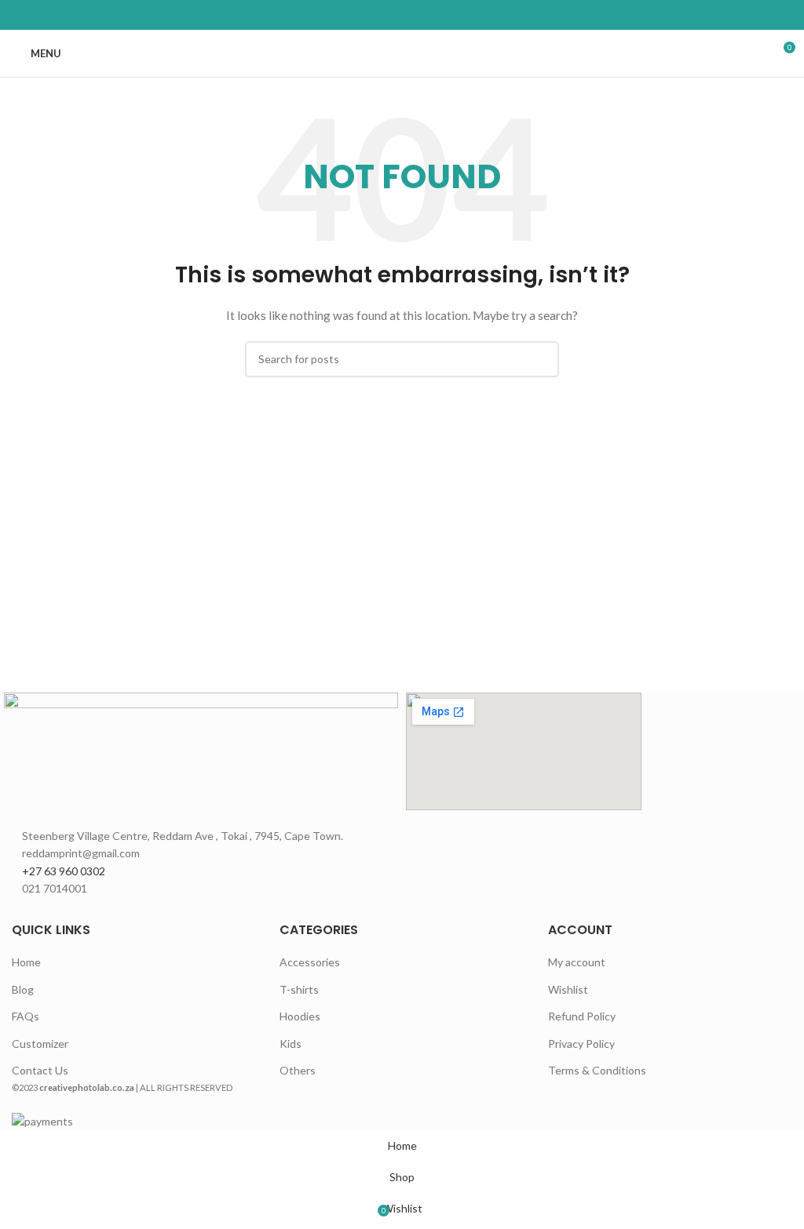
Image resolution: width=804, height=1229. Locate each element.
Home (26, 962)
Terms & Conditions (597, 1070)
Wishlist (568, 989)
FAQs (25, 1016)
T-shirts (299, 989)
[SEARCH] (541, 359)
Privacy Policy (581, 1043)
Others (298, 1070)
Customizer (40, 1043)
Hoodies (300, 1016)
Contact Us (40, 1070)
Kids (291, 1043)
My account (576, 962)
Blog (23, 989)
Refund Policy (582, 1016)
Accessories (310, 962)
